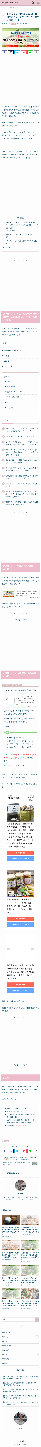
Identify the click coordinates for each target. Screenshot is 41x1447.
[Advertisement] (20, 77)
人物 (5, 1354)
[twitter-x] (20, 1441)
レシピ (13, 23)
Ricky (20, 1194)
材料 (11, 228)
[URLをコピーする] (36, 52)
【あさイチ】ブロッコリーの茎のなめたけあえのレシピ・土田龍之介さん (20, 1403)
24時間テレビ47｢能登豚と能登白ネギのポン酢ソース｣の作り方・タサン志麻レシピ (26, 593)
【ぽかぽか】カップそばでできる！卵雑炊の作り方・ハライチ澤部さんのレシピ (20, 1384)
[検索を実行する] (37, 1319)
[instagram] (23, 1441)
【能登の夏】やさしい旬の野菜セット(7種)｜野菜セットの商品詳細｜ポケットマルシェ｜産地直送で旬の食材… (25, 700)
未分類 (6, 1359)
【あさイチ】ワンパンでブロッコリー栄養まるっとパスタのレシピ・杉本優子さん (20, 1397)
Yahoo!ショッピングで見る (20, 858)
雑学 (5, 1363)
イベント (7, 1332)
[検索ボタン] (33, 2)
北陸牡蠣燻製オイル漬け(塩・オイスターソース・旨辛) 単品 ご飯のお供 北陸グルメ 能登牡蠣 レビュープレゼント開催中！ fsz (20, 905)
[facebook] (18, 1441)
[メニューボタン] (38, 2)
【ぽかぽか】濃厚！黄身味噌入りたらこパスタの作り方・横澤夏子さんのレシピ (20, 1390)
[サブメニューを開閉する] (37, 1336)
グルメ (6, 1341)
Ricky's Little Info (9, 3)
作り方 (12, 231)
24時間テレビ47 (20, 1126)
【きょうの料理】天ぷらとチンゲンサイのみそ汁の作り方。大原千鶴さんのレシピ (20, 1377)
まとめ (8, 247)
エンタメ (7, 1337)
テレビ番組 (8, 1346)
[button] (4, 52)
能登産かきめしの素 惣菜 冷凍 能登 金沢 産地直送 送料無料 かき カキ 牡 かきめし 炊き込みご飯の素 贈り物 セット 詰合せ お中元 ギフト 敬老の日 (20, 971)
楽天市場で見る (20, 853)
